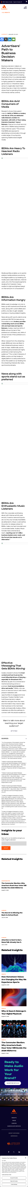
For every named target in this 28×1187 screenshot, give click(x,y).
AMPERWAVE (14, 1136)
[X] (6, 39)
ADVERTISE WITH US (13, 1083)
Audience (4, 34)
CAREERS (14, 1123)
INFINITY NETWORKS (14, 1133)
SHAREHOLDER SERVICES (14, 1126)
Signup (6, 848)
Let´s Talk (14, 731)
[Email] (13, 39)
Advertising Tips (5, 880)
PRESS (14, 1120)
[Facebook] (2, 39)
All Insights (6, 12)
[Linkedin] (9, 39)
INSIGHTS (14, 1117)
